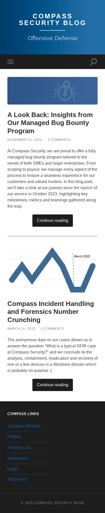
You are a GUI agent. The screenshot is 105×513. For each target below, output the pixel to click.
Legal (12, 469)
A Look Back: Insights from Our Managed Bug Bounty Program (50, 123)
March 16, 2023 (21, 328)
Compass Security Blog (52, 19)
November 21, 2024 (24, 140)
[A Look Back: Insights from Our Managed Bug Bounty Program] (52, 91)
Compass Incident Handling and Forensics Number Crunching (50, 312)
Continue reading (52, 220)
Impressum (17, 458)
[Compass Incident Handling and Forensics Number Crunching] (52, 269)
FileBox (14, 437)
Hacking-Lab (19, 447)
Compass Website (24, 426)
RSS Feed (17, 479)
